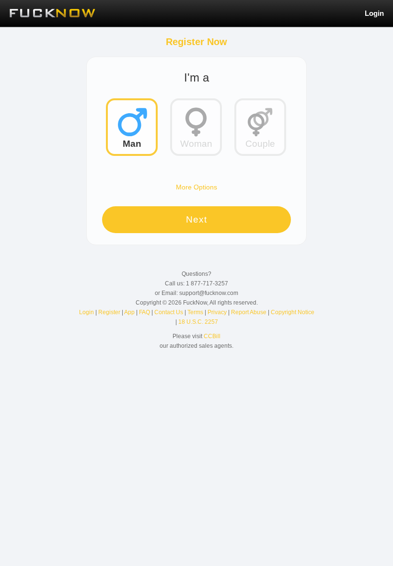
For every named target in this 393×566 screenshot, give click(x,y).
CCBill (212, 336)
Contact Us (169, 312)
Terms (196, 312)
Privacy (218, 312)
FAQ (145, 312)
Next (196, 219)
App (130, 312)
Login (374, 13)
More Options (196, 187)
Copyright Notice (292, 312)
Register (110, 312)
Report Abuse (249, 312)
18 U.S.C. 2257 (198, 321)
